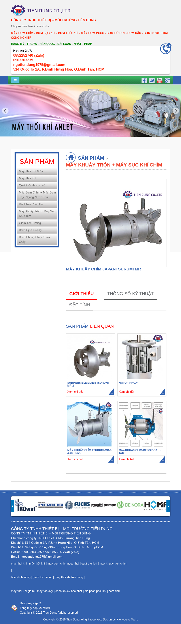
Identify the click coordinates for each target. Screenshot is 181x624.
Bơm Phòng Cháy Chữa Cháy (34, 239)
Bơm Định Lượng (30, 230)
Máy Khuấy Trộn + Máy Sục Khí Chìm (37, 214)
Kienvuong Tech (127, 619)
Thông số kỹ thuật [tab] (130, 293)
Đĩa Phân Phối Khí (31, 204)
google (166, 80)
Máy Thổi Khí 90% (31, 171)
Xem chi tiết (75, 391)
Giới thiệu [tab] (81, 293)
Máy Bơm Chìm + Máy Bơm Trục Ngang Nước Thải (37, 195)
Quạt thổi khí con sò (32, 185)
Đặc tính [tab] (79, 304)
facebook (144, 80)
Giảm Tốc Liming (30, 223)
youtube (159, 80)
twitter (151, 80)
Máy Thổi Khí (27, 178)
